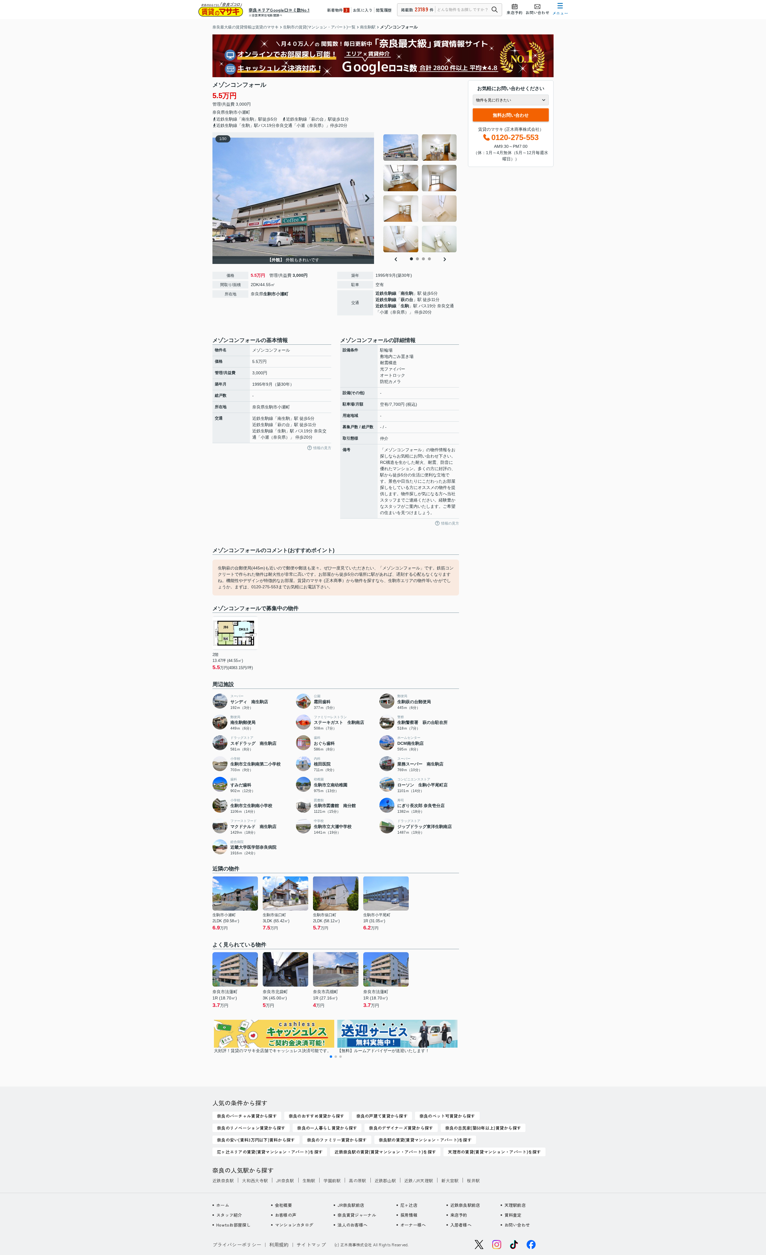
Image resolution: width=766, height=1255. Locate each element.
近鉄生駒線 (386, 293)
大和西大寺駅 (255, 1180)
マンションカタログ (294, 1225)
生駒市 (231, 112)
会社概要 (283, 1205)
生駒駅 (309, 1180)
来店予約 (458, 1215)
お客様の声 (285, 1215)
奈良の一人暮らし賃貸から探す (327, 1128)
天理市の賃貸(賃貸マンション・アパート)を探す (494, 1152)
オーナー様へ (413, 1225)
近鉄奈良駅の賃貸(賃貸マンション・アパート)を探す (385, 1152)
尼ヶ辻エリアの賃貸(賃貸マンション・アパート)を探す (270, 1152)
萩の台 (407, 299)
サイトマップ (311, 1244)
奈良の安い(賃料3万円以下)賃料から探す (256, 1140)
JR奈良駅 (285, 1180)
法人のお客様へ (352, 1225)
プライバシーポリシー (236, 1244)
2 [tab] (417, 258)
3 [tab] (423, 258)
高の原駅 (357, 1180)
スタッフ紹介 (229, 1215)
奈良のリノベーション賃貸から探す (251, 1128)
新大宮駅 (449, 1180)
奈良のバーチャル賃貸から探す (247, 1116)
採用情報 (408, 1215)
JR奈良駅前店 (351, 1205)
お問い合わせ (517, 1225)
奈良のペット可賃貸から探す (447, 1116)
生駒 (405, 305)
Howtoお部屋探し (233, 1225)
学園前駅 (332, 1180)
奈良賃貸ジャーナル (357, 1215)
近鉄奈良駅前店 (465, 1205)
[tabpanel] (420, 193)
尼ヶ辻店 (408, 1205)
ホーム (222, 1205)
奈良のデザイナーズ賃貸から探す (401, 1128)
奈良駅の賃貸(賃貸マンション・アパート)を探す (425, 1140)
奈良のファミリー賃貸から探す (337, 1140)
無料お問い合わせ (511, 115)
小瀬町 (244, 112)
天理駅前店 (515, 1205)
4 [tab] (429, 258)
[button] (331, 1056)
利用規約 (279, 1244)
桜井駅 (473, 1180)
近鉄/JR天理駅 (418, 1180)
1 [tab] (411, 258)
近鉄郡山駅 (385, 1180)
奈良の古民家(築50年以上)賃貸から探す (483, 1128)
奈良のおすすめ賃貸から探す (316, 1116)
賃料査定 (513, 1215)
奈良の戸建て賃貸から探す (382, 1116)
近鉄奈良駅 (223, 1180)
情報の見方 (322, 448)
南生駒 (407, 293)
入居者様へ (461, 1225)
